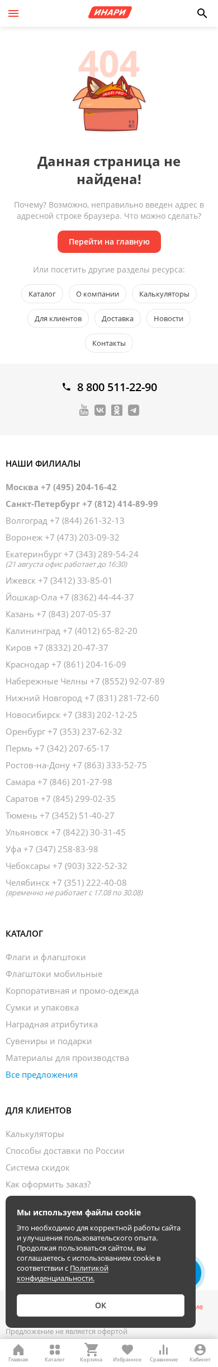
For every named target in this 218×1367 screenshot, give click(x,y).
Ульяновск (66, 832)
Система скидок (38, 1167)
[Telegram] (133, 410)
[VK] (100, 410)
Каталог (42, 294)
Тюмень (60, 815)
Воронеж (63, 537)
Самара (59, 781)
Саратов (61, 798)
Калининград (72, 630)
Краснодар (66, 664)
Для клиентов (58, 318)
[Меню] (13, 13)
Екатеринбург (72, 558)
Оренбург (64, 731)
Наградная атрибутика (52, 1024)
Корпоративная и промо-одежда (72, 990)
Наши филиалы (43, 463)
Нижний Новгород (82, 697)
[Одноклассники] (116, 410)
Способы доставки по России (65, 1150)
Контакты (109, 343)
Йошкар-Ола (70, 597)
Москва (61, 486)
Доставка (118, 318)
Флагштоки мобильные (54, 973)
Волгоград (65, 520)
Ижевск (59, 580)
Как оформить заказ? (48, 1184)
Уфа (52, 848)
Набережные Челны (85, 681)
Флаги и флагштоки (46, 956)
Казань (58, 613)
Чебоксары (66, 865)
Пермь (58, 748)
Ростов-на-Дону (76, 765)
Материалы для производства (67, 1057)
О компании (97, 294)
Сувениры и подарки (49, 1040)
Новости (168, 318)
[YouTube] (84, 410)
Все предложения (42, 1074)
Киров (57, 647)
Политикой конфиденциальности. (62, 1273)
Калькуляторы (164, 294)
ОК (100, 1305)
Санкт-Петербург (82, 503)
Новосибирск (72, 714)
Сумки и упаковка (42, 1007)
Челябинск (74, 887)
